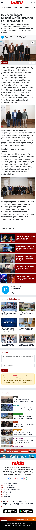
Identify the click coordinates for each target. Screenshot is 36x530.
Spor (21, 7)
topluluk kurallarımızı (18, 376)
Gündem (16, 405)
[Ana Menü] (2, 2)
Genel (15, 422)
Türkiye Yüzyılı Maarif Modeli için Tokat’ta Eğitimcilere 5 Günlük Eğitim (9, 313)
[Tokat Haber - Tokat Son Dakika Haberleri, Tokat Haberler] (17, 2)
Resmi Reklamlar (18, 503)
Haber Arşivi (6, 496)
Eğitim (11, 12)
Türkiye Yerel (12, 501)
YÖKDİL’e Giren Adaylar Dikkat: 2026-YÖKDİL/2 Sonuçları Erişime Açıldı (7, 329)
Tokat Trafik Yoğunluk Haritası (11, 489)
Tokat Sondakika (6, 7)
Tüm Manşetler (7, 493)
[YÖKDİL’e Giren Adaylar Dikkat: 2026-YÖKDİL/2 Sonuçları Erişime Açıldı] (9, 322)
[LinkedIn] (21, 478)
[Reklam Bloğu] (18, 450)
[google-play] (25, 511)
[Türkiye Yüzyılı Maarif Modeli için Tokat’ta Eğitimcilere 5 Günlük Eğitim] (9, 306)
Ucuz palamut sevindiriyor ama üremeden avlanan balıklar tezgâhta (23, 409)
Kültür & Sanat (21, 505)
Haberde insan (7, 503)
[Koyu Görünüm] (31, 2)
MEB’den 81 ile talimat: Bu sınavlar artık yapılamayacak (26, 345)
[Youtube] (24, 478)
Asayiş (27, 7)
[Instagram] (18, 478)
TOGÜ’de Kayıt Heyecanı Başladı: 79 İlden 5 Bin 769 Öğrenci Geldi (23, 442)
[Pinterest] (15, 478)
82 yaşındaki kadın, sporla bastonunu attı (23, 425)
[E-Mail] (12, 292)
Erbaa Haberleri (18, 430)
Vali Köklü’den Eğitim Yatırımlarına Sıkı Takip (7, 345)
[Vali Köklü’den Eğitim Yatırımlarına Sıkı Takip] (9, 338)
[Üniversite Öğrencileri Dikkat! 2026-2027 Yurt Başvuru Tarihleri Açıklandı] (27, 322)
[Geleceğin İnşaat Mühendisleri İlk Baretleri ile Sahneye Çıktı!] (18, 50)
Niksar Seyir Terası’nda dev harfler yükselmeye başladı (23, 417)
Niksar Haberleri (18, 413)
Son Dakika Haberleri (9, 495)
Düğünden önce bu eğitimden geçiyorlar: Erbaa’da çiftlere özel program (23, 434)
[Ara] (34, 2)
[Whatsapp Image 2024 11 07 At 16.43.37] (18, 188)
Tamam (18, 528)
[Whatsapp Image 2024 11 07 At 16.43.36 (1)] (18, 116)
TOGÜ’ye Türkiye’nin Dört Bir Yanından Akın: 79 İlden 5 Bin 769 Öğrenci (26, 313)
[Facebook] (8, 478)
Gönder (5, 370)
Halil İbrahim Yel (16, 288)
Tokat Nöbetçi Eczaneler (10, 483)
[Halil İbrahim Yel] (5, 289)
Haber (16, 7)
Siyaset (12, 505)
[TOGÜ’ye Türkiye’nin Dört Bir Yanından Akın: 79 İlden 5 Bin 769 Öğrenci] (27, 306)
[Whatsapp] (27, 478)
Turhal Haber (29, 503)
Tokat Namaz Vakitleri (9, 487)
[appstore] (10, 511)
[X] (11, 478)
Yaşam (33, 7)
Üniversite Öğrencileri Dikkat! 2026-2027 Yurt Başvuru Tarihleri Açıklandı (26, 329)
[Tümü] (34, 393)
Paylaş (5, 62)
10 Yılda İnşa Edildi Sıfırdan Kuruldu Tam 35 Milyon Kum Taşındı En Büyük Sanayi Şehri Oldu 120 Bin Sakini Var (23, 401)
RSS (4, 521)
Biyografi (29, 505)
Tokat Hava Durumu (8, 485)
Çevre (20, 501)
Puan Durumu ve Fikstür (10, 491)
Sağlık (12, 507)
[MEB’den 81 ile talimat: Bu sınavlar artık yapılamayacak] (27, 338)
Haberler (4, 12)
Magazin (5, 507)
